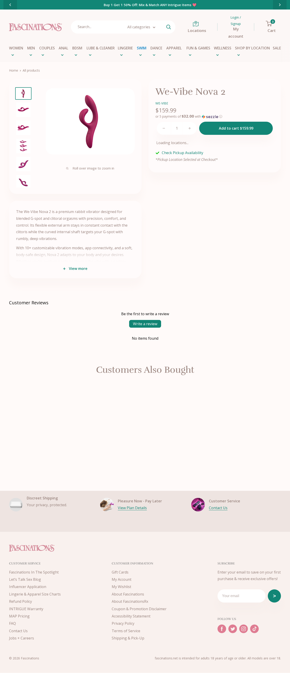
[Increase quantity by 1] (190, 128)
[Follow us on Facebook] (222, 629)
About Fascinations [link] (128, 594)
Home (13, 70)
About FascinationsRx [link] (130, 601)
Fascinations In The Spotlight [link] (34, 572)
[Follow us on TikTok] (254, 629)
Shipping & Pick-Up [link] (128, 638)
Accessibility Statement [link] (131, 616)
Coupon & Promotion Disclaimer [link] (139, 608)
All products (31, 70)
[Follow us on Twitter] (232, 629)
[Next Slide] (280, 5)
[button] (188, 116)
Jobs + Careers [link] (21, 638)
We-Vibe (161, 103)
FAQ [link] (12, 623)
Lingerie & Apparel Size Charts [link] (35, 594)
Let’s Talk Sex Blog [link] (25, 579)
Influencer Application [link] (27, 586)
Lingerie (125, 48)
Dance (156, 48)
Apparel (174, 48)
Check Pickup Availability (182, 152)
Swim (141, 48)
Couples (47, 48)
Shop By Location (252, 48)
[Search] (168, 27)
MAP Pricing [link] (19, 616)
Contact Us (218, 507)
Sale (277, 48)
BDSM (77, 48)
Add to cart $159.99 (236, 128)
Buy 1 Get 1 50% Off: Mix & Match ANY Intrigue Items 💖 (145, 4)
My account (235, 32)
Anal (63, 48)
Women (16, 48)
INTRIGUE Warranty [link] (26, 608)
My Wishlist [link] (121, 586)
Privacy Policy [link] (123, 623)
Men (31, 48)
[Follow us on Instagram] (243, 629)
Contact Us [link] (18, 630)
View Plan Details (132, 507)
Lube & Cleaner (101, 48)
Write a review (145, 323)
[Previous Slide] (10, 5)
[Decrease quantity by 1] (164, 128)
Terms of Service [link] (126, 630)
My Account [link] (121, 579)
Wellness (222, 48)
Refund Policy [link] (20, 601)
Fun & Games (198, 48)
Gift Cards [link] (120, 572)
